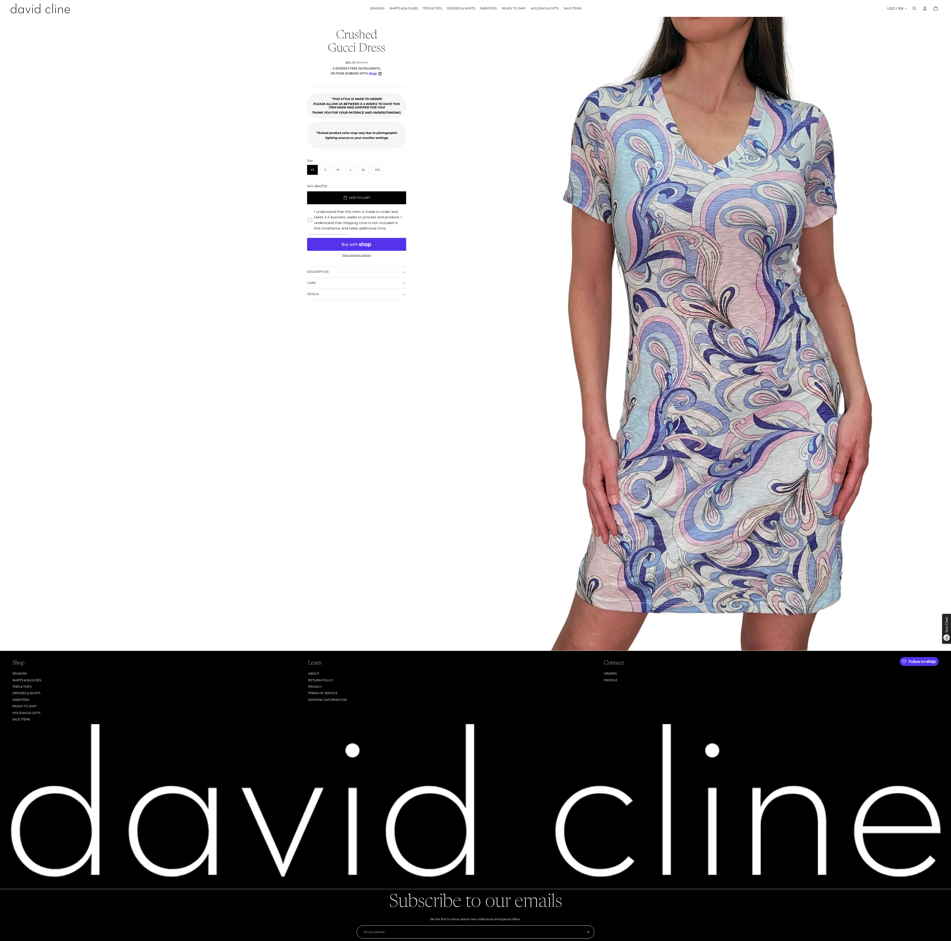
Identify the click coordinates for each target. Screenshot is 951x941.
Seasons (19, 673)
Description (318, 272)
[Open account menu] (924, 8)
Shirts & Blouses (26, 680)
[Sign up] (587, 932)
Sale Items (21, 719)
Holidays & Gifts (26, 713)
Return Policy (321, 680)
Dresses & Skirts (26, 693)
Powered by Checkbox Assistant (328, 234)
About (313, 673)
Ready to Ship (24, 706)
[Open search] (914, 8)
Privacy (315, 686)
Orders (610, 673)
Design (313, 294)
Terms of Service (323, 693)
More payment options (356, 255)
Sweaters (20, 700)
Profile (610, 680)
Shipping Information (327, 700)
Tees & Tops (21, 686)
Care (311, 283)
